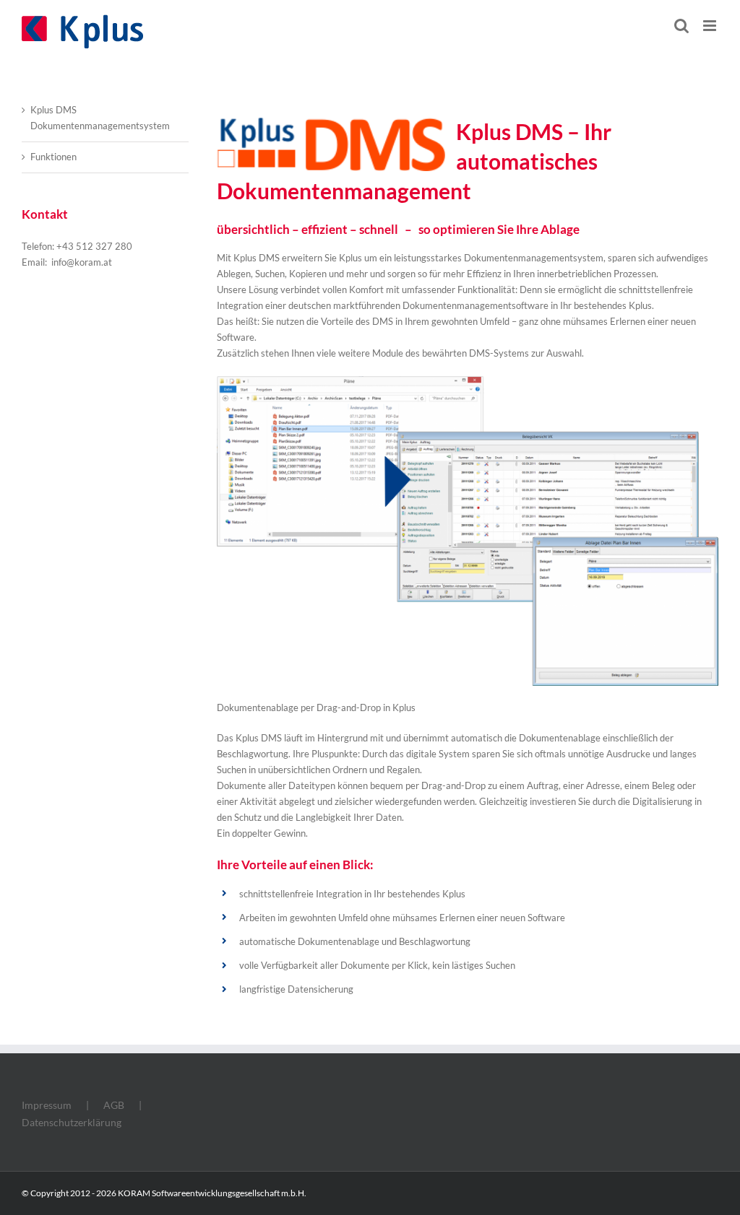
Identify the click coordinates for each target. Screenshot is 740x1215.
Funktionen (53, 156)
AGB (113, 1105)
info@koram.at (80, 262)
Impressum (47, 1105)
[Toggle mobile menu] (710, 25)
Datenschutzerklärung (71, 1122)
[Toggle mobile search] (681, 25)
